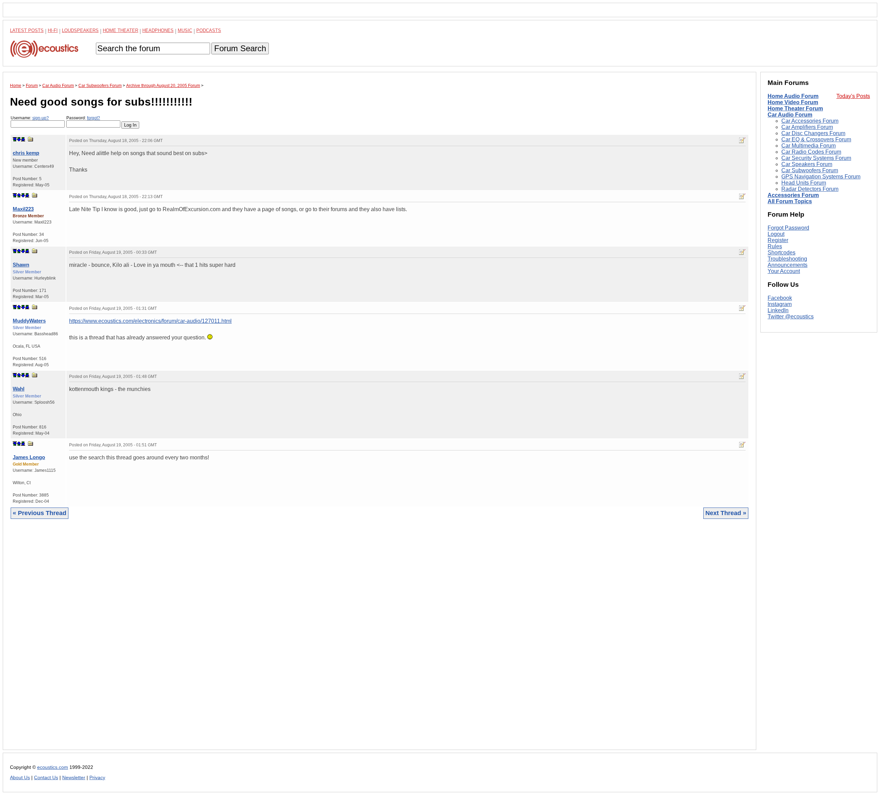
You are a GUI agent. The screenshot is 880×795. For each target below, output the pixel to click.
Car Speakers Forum (806, 164)
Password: (83, 118)
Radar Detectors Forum (809, 189)
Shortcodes (781, 252)
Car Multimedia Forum (808, 146)
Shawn (21, 265)
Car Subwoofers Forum (809, 170)
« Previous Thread (39, 513)
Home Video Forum (793, 102)
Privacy (97, 777)
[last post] (23, 139)
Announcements (787, 265)
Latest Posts (27, 30)
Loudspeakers (80, 30)
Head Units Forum (803, 183)
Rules (775, 246)
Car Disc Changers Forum (813, 133)
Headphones (158, 30)
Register (778, 240)
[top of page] (15, 139)
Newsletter (73, 777)
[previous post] (19, 195)
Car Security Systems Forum (816, 158)
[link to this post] (30, 139)
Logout (776, 234)
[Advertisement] (216, 639)
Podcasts (208, 30)
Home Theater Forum (795, 108)
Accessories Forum (793, 195)
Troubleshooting (787, 259)
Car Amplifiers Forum (807, 127)
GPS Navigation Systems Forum (820, 176)
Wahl (18, 389)
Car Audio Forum (790, 115)
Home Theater (120, 30)
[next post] (19, 139)
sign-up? (40, 118)
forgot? (93, 118)
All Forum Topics (790, 201)
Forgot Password (788, 228)
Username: (30, 118)
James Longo (29, 457)
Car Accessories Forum (809, 121)
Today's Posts (853, 96)
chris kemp (26, 153)
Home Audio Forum (793, 96)
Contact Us (46, 777)
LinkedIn (778, 310)
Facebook (780, 298)
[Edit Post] (742, 140)
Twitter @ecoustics (791, 316)
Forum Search (240, 48)
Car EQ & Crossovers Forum (816, 139)
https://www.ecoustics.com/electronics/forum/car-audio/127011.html (150, 321)
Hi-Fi (53, 30)
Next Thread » (725, 513)
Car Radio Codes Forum (811, 152)
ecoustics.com (52, 767)
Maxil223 (23, 209)
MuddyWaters (29, 321)
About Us (20, 777)
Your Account (784, 271)
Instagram (780, 304)
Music (185, 30)
